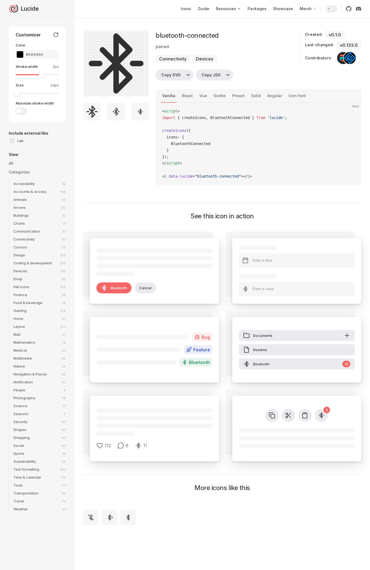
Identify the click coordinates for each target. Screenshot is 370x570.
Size (20, 85)
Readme (260, 350)
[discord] (358, 9)
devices (204, 59)
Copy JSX (211, 75)
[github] (349, 9)
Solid (256, 95)
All (11, 163)
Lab (20, 140)
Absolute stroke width (35, 103)
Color (20, 45)
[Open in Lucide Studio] (143, 90)
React (187, 95)
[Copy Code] (352, 111)
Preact (238, 95)
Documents (263, 335)
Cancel (145, 288)
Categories (19, 172)
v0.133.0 (349, 45)
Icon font (297, 95)
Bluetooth (119, 288)
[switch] (331, 9)
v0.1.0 (335, 34)
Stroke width (27, 66)
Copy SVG (171, 75)
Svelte (220, 95)
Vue (203, 95)
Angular (274, 95)
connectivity (173, 59)
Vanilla (168, 95)
